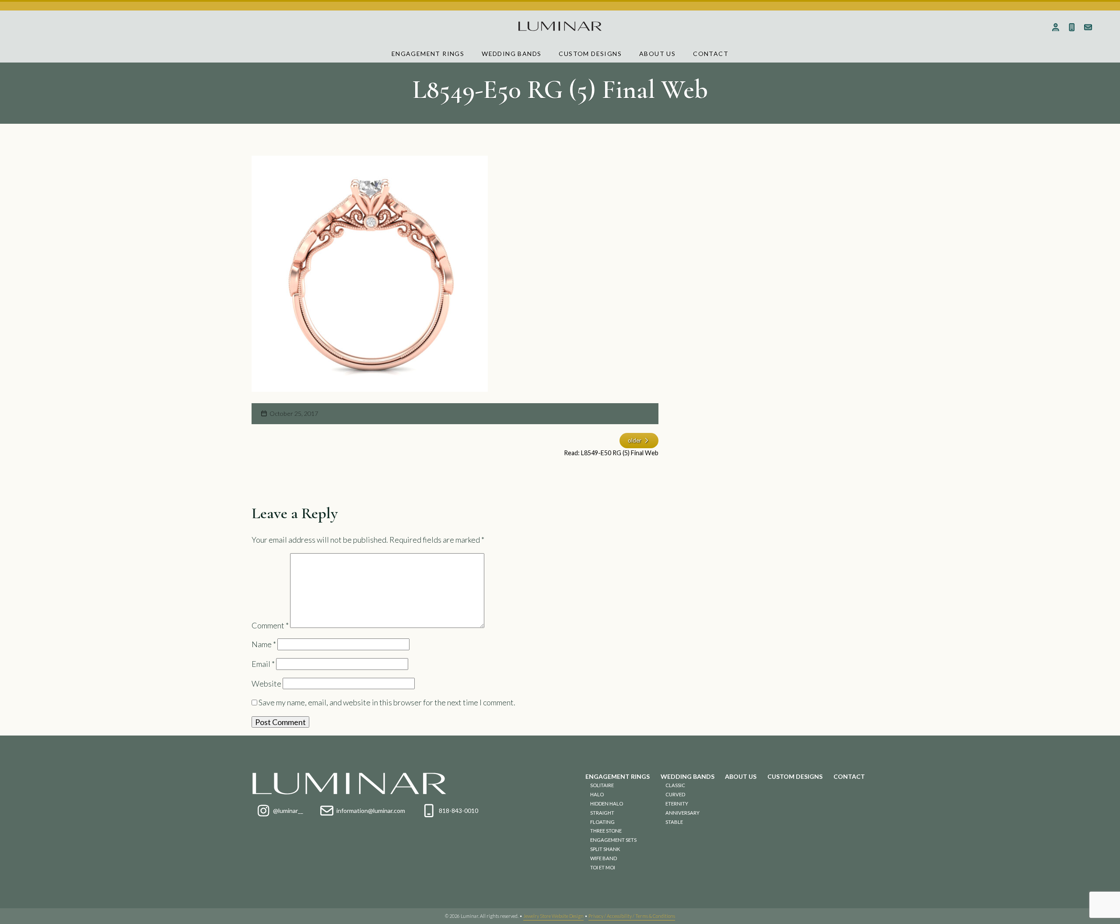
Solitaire (602, 785)
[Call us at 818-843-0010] (1072, 27)
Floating (602, 822)
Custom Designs (590, 53)
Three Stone (606, 830)
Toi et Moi (602, 867)
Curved (675, 794)
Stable (674, 822)
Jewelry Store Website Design (553, 916)
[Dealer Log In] (1056, 27)
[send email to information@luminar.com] (1088, 27)
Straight (602, 813)
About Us (657, 53)
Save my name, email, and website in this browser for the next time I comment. (387, 702)
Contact (710, 53)
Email (263, 664)
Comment (270, 625)
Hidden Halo (606, 803)
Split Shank (605, 849)
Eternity (676, 803)
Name (264, 644)
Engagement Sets (613, 840)
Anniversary (682, 813)
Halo (597, 794)
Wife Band (603, 858)
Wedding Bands (511, 53)
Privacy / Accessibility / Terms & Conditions (631, 916)
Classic (675, 785)
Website (266, 683)
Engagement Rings (428, 53)
